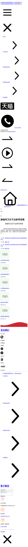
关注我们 (5, 330)
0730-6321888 (17, 127)
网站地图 (17, 529)
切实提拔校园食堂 (5, 274)
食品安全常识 (4, 189)
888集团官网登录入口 (22, 205)
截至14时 (7, 242)
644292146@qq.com (5, 516)
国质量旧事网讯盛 (5, 316)
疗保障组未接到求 (5, 288)
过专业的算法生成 (5, 260)
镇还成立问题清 (4, 302)
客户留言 (5, 486)
